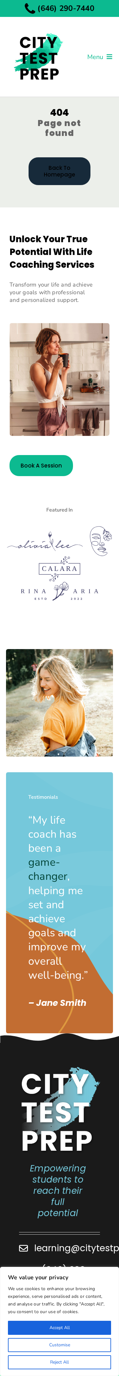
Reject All (59, 1362)
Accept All (60, 1328)
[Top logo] (38, 28)
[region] (59, 1321)
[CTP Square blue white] (60, 1069)
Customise (59, 1345)
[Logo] (45, 534)
